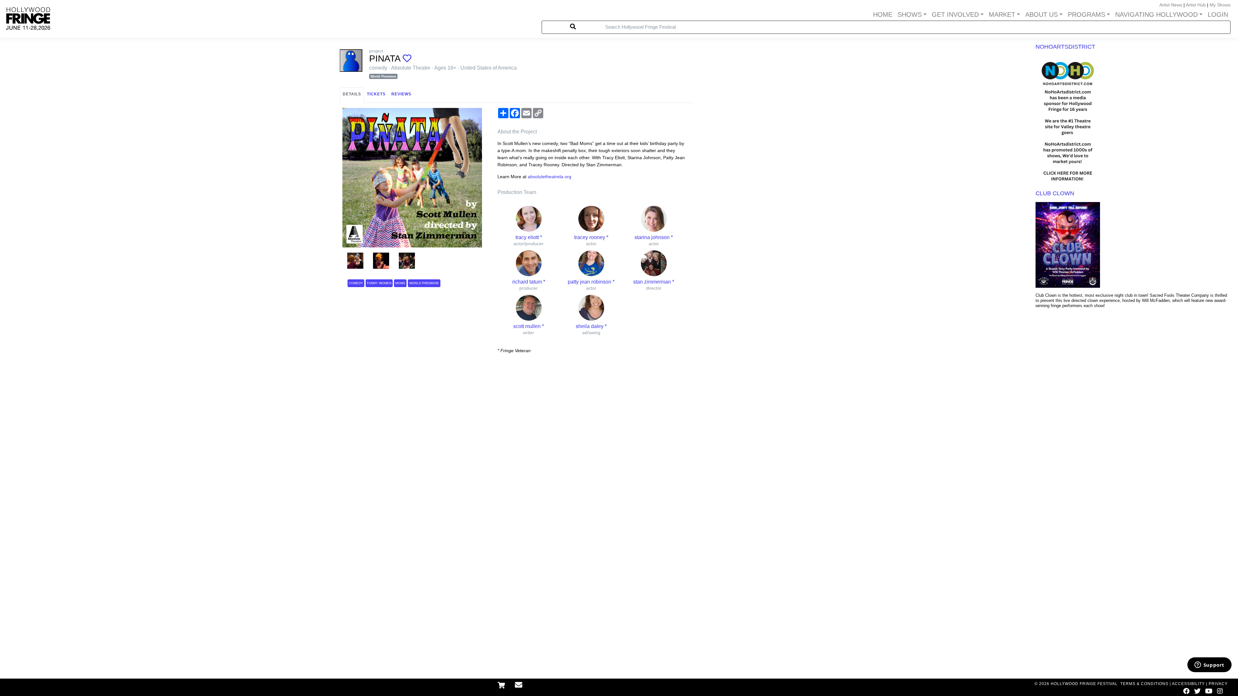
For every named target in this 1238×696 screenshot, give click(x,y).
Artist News (1170, 4)
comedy (356, 283)
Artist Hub (1196, 4)
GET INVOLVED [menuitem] (955, 14)
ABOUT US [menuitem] (1041, 14)
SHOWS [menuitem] (910, 14)
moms (400, 283)
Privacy (1218, 684)
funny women (379, 283)
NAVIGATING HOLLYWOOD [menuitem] (1156, 14)
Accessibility (1188, 684)
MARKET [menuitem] (1002, 14)
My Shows (1220, 4)
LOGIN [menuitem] (1218, 14)
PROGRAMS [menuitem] (1086, 14)
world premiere (424, 283)
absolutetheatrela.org (549, 176)
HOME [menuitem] (882, 14)
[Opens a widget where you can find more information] (1209, 665)
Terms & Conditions (1144, 684)
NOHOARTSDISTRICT (1065, 47)
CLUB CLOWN (1055, 193)
